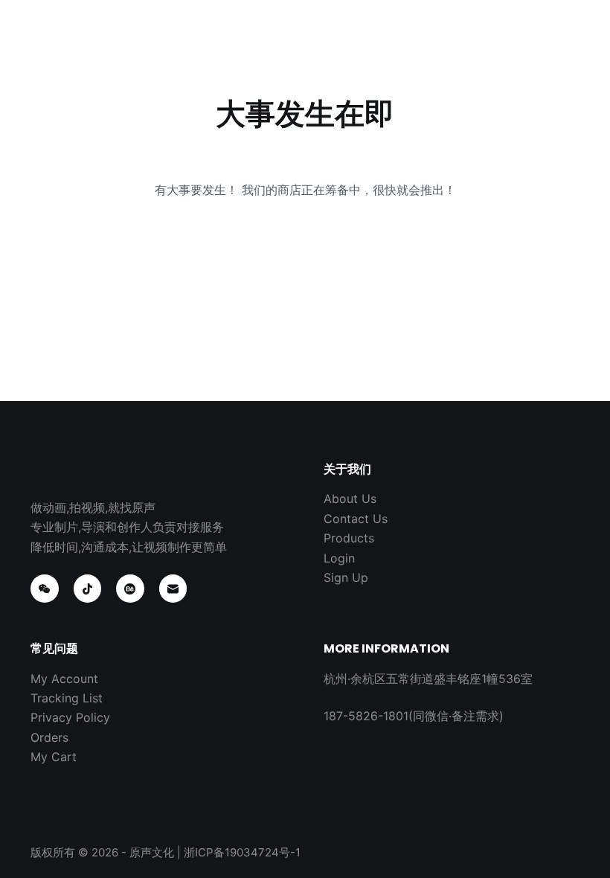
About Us (350, 498)
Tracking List (66, 697)
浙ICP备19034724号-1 (242, 852)
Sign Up (346, 577)
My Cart (53, 756)
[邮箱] (173, 588)
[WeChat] (44, 588)
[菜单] (573, 26)
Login (339, 558)
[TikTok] (88, 588)
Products (349, 538)
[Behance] (130, 588)
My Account (64, 678)
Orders (49, 737)
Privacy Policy (70, 717)
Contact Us (356, 518)
